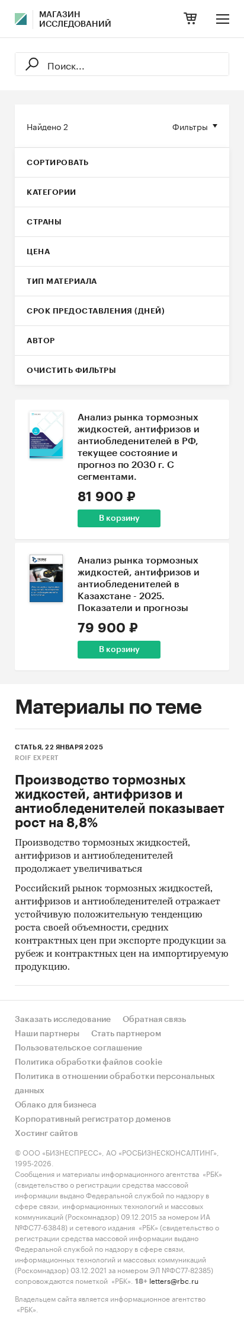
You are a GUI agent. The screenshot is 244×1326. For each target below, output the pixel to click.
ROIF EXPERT (37, 758)
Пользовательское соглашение (78, 1048)
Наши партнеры (47, 1034)
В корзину (119, 518)
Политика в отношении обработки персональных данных (115, 1083)
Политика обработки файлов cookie (88, 1062)
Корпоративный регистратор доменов (93, 1119)
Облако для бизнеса (56, 1105)
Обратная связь (154, 1019)
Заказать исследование (63, 1019)
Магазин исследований (75, 20)
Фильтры (190, 126)
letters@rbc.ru (173, 1280)
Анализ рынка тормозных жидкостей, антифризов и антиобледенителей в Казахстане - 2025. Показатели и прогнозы (139, 584)
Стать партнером (126, 1034)
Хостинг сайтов (46, 1133)
